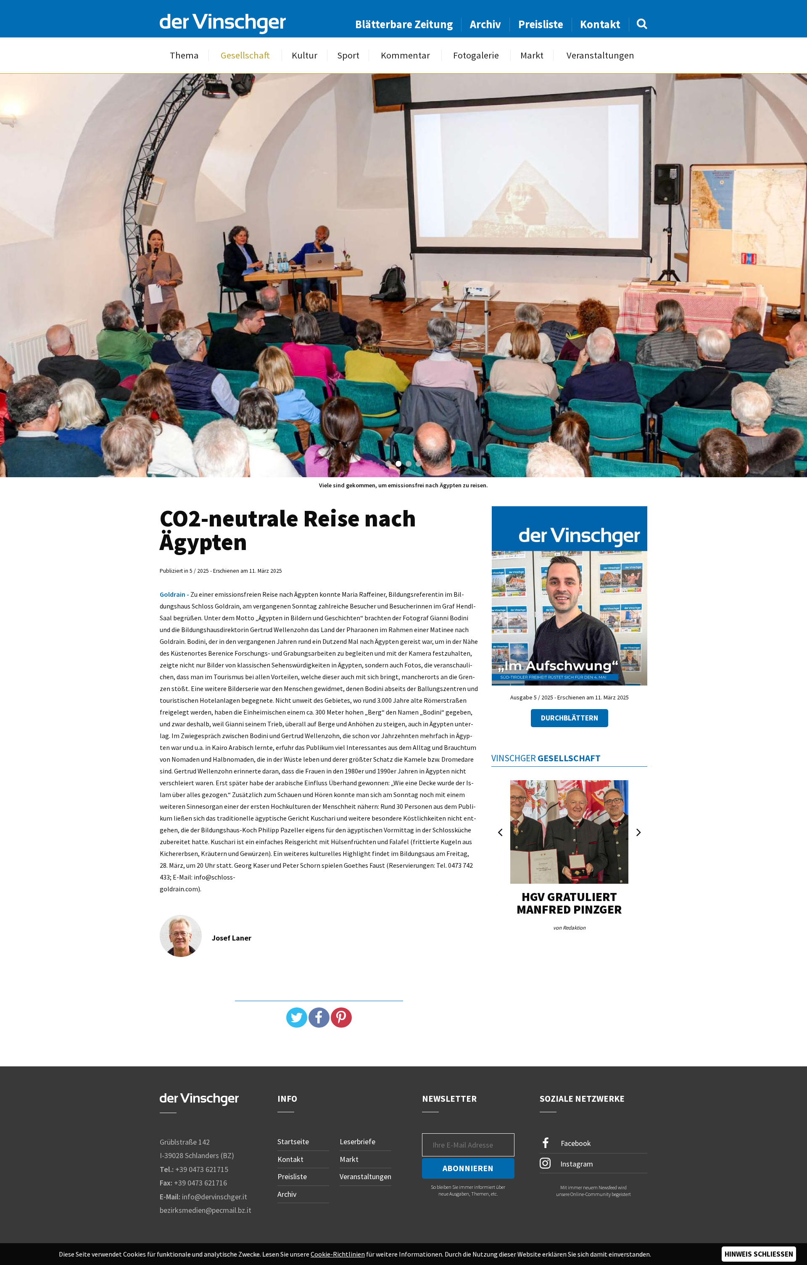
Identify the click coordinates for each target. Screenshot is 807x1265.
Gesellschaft (245, 55)
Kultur (304, 55)
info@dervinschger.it (214, 1196)
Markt (531, 55)
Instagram (576, 1163)
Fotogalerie (476, 55)
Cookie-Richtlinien (338, 1254)
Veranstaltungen (600, 55)
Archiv (485, 24)
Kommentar (405, 55)
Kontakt (600, 24)
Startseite (293, 1141)
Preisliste (540, 24)
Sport (348, 55)
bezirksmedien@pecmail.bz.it (205, 1210)
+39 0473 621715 (201, 1169)
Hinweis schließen (759, 1254)
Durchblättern (569, 718)
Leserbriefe (357, 1141)
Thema (184, 55)
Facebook (575, 1143)
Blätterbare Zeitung (404, 24)
